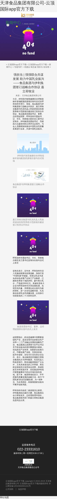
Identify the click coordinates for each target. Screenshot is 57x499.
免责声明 (22, 489)
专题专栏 (18, 67)
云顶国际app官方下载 (17, 64)
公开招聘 (9, 489)
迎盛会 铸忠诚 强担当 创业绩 (36, 67)
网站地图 (4, 497)
